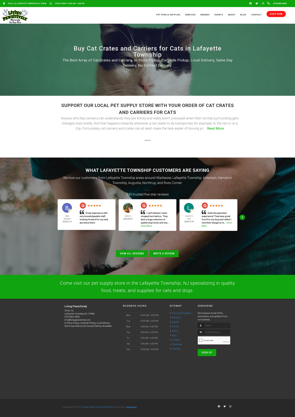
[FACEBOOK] (250, 3)
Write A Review (164, 253)
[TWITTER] (257, 3)
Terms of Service (104, 407)
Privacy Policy (88, 407)
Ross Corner (173, 183)
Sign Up (207, 352)
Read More (215, 128)
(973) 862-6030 (72, 317)
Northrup (149, 183)
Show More (146, 226)
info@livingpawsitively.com (78, 320)
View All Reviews (132, 253)
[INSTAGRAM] (263, 3)
